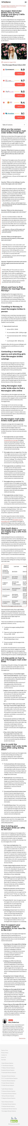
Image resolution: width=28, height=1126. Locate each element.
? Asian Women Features (7, 1063)
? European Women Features (8, 1076)
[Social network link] (12, 1118)
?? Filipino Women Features (8, 1067)
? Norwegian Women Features (8, 1111)
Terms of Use (4, 1050)
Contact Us (4, 1055)
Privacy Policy (4, 1052)
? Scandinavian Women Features (9, 1108)
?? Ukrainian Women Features (8, 1104)
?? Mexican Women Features (8, 1091)
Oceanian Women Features (7, 1070)
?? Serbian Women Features (8, 1106)
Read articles (22, 1038)
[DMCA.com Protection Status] (14, 1121)
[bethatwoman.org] (12, 2)
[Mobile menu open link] (25, 2)
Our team (3, 1059)
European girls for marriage (11, 440)
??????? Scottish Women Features (9, 1078)
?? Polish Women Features (7, 1085)
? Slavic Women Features (7, 1101)
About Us (3, 1057)
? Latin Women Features (7, 1089)
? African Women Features (7, 1096)
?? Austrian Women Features (8, 1080)
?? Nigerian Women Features (8, 1098)
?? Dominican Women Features (8, 1093)
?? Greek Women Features (7, 1083)
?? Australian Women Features (8, 1072)
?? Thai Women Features (7, 1065)
